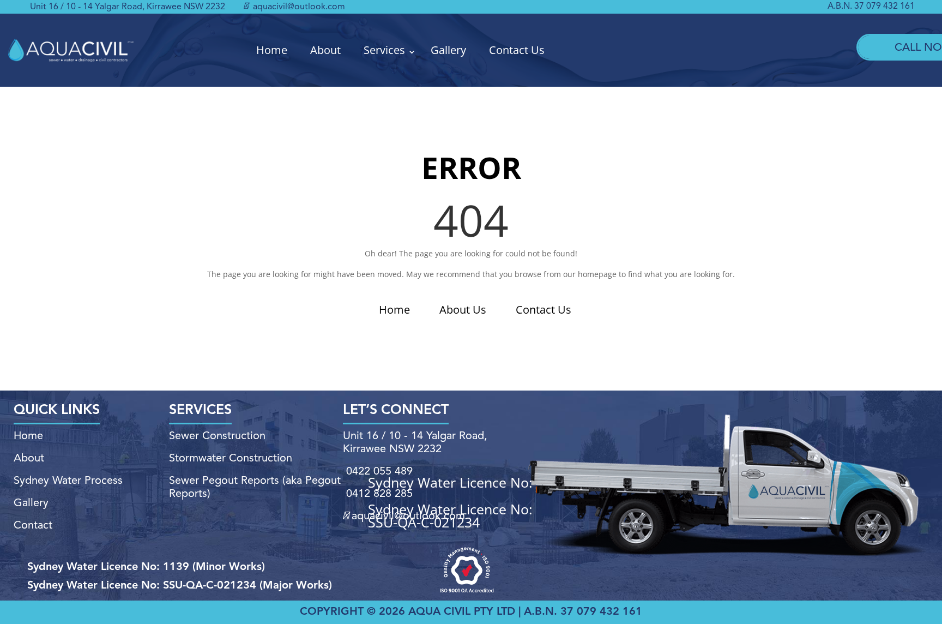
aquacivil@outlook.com (298, 7)
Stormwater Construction (230, 458)
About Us (462, 309)
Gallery (448, 50)
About (325, 50)
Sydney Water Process (68, 481)
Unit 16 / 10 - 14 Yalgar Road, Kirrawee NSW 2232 (127, 7)
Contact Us (517, 50)
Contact (33, 525)
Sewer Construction (217, 436)
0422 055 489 (379, 471)
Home (271, 50)
